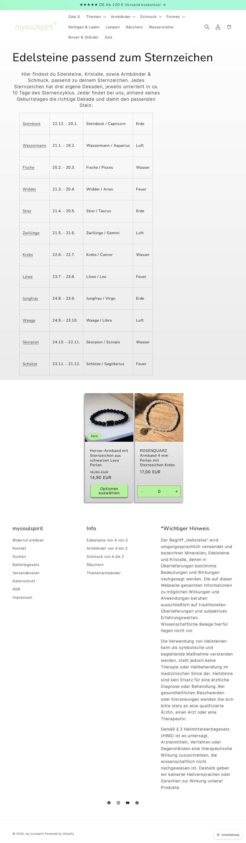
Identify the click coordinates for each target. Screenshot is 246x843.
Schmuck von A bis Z (105, 556)
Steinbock (32, 123)
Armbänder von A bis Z (107, 548)
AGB (16, 589)
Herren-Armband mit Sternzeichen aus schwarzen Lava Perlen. (109, 457)
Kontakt (19, 548)
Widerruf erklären (28, 540)
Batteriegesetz (25, 564)
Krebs (28, 254)
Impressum (22, 597)
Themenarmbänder (104, 573)
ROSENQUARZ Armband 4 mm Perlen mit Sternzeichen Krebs (157, 457)
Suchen (19, 556)
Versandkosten (26, 573)
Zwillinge (31, 232)
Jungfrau (30, 298)
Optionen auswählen (109, 490)
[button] (95, 17)
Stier (27, 211)
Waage (29, 320)
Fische (28, 167)
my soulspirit (35, 833)
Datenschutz (24, 581)
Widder (29, 189)
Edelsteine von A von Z (107, 540)
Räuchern (95, 564)
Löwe (28, 276)
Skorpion (31, 342)
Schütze (30, 363)
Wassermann (34, 145)
